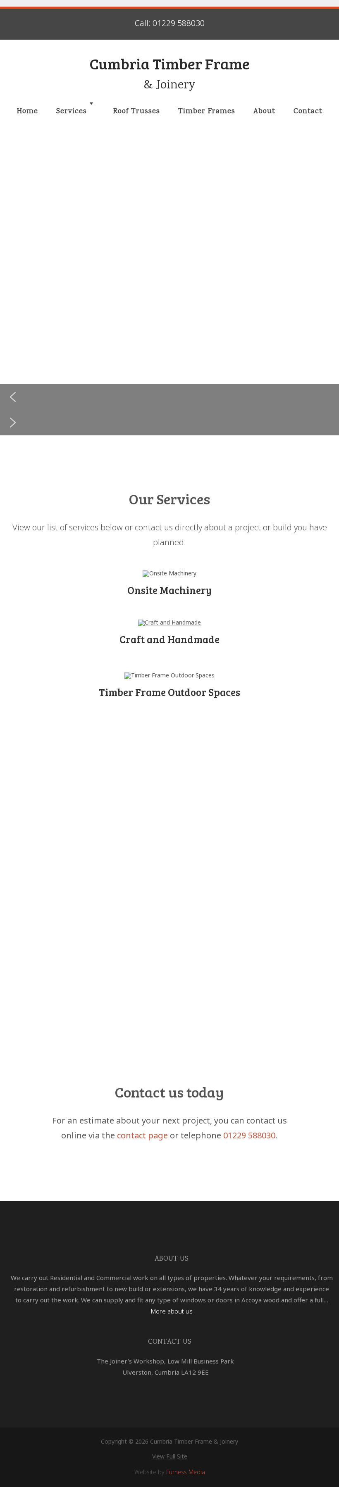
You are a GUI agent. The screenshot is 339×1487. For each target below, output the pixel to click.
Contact (308, 111)
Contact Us (169, 1342)
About (264, 111)
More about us (172, 1311)
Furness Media (185, 1472)
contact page (142, 1135)
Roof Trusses (136, 111)
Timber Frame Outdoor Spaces (169, 692)
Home (27, 111)
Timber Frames (206, 111)
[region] (169, 290)
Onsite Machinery (169, 590)
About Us (172, 1259)
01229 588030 (249, 1135)
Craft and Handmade (169, 639)
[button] (169, 397)
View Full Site (169, 1456)
